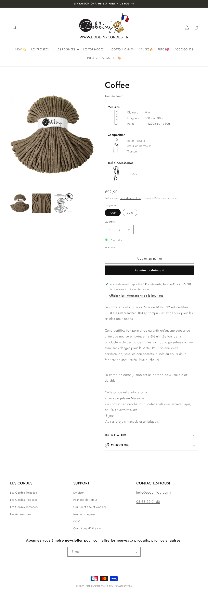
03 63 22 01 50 (148, 501)
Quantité (110, 222)
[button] (14, 27)
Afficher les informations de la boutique (136, 296)
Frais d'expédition (130, 198)
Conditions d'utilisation (88, 528)
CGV (76, 521)
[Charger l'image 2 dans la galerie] (41, 203)
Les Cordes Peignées (23, 500)
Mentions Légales (84, 514)
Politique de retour (85, 500)
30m (130, 213)
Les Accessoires (20, 514)
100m (112, 213)
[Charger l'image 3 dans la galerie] (63, 203)
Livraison (78, 493)
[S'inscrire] (135, 552)
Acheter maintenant (149, 270)
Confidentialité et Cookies (90, 507)
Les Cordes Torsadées (24, 507)
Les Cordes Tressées (23, 493)
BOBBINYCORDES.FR (97, 586)
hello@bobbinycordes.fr (153, 492)
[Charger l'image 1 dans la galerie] (20, 203)
